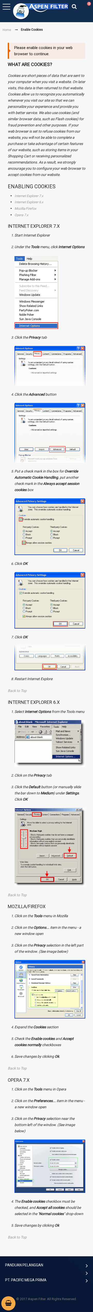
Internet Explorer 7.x (28, 196)
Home (7, 30)
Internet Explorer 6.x (28, 202)
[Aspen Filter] (41, 11)
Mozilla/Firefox (25, 208)
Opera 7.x (21, 215)
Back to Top (17, 691)
